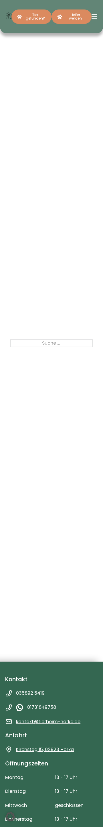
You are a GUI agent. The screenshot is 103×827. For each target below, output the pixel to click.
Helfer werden (75, 16)
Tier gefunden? (35, 16)
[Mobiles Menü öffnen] (94, 16)
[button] (10, 816)
